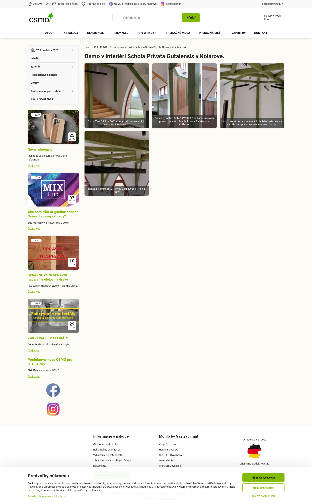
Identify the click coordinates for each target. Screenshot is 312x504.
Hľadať (191, 17)
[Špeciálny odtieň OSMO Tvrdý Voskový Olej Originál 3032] (117, 163)
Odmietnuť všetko (263, 487)
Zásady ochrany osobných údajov (47, 496)
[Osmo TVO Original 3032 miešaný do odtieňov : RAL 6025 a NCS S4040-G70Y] (117, 95)
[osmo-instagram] (53, 415)
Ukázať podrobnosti (263, 496)
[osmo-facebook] (53, 396)
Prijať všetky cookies (263, 477)
